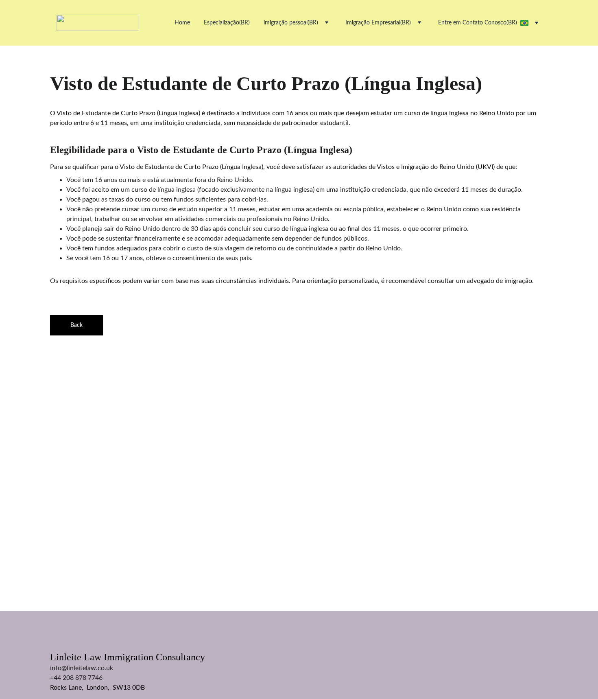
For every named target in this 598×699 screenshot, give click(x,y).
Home (182, 23)
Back (76, 325)
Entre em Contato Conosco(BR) (477, 23)
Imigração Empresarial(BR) (378, 23)
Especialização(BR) (227, 23)
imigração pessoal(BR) (291, 23)
